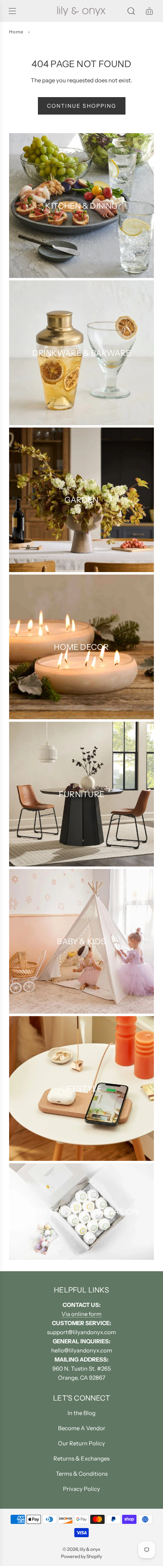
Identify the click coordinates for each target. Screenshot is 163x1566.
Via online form (81, 1314)
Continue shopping (81, 105)
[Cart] (149, 11)
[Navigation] (12, 11)
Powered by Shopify (81, 1556)
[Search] (131, 11)
